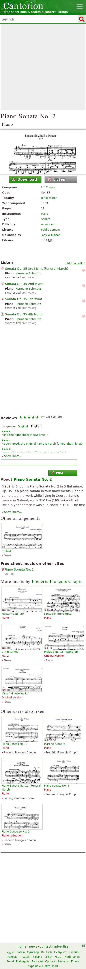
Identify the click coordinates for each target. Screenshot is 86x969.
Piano (44, 213)
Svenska (63, 961)
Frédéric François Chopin (57, 581)
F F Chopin (48, 187)
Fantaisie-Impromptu (58, 613)
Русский (37, 961)
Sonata (45, 219)
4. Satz (6, 550)
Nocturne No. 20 (13, 613)
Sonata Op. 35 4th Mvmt (24, 314)
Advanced (47, 224)
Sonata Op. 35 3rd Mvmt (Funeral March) (36, 268)
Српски (50, 961)
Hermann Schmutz (28, 273)
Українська (35, 966)
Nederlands (72, 956)
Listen (59, 179)
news (33, 946)
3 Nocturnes (10, 651)
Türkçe (75, 961)
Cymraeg (33, 952)
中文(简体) (51, 966)
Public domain (50, 229)
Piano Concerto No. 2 (16, 831)
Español (74, 952)
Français (11, 956)
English (36, 426)
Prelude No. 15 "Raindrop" (61, 651)
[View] (43, 152)
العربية (10, 952)
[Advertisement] (43, 67)
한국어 (58, 956)
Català (21, 952)
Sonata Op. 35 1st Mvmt (23, 299)
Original (23, 426)
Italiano (37, 956)
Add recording (75, 263)
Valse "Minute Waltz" (15, 693)
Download (27, 179)
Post (60, 472)
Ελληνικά (60, 952)
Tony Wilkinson (50, 235)
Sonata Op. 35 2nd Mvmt (24, 284)
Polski (10, 961)
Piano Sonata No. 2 (33, 479)
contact (45, 946)
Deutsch (46, 952)
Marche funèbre (54, 743)
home (21, 946)
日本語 (48, 956)
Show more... (13, 456)
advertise (61, 946)
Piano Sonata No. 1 (14, 743)
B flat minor (49, 197)
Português (23, 961)
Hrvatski (24, 956)
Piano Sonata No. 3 (56, 785)
